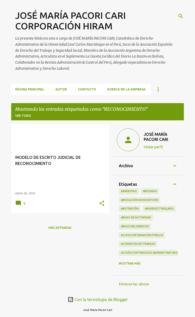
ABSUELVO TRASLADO (159, 208)
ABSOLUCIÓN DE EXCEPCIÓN (139, 199)
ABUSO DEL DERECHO (135, 226)
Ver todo (23, 115)
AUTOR (61, 89)
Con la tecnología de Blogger (101, 299)
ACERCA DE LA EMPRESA (126, 89)
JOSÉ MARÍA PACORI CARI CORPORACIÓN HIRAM (70, 20)
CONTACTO (87, 89)
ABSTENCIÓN (130, 208)
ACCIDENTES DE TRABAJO (138, 243)
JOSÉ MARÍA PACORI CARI (156, 137)
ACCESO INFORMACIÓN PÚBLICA (142, 235)
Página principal (29, 89)
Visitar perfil (153, 147)
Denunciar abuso (134, 284)
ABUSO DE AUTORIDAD (136, 217)
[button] (102, 203)
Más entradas (60, 227)
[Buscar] (181, 16)
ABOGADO (150, 191)
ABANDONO (129, 191)
